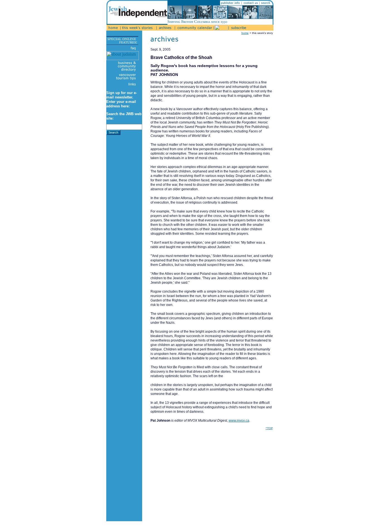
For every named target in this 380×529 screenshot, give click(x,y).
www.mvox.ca (239, 420)
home (245, 32)
